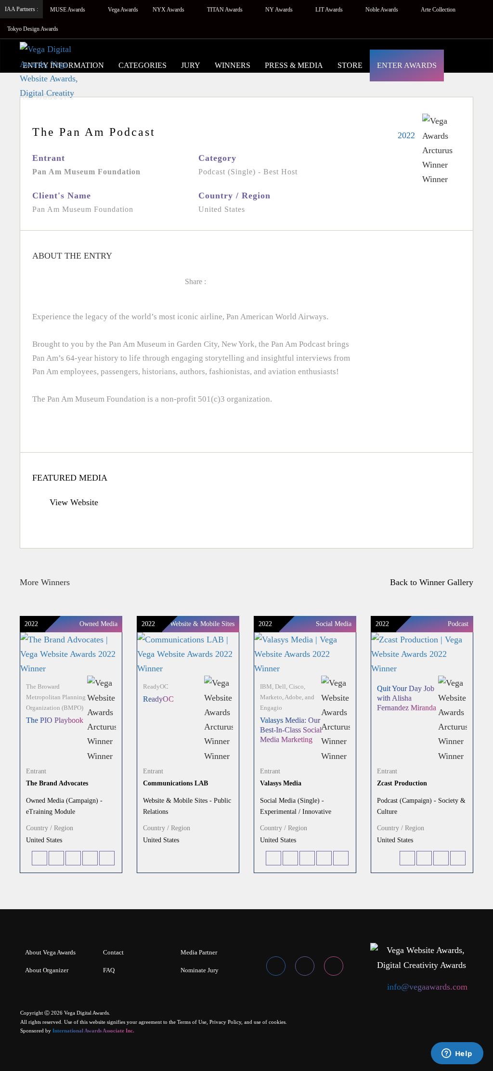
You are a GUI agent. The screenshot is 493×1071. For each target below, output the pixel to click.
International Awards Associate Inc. (93, 1030)
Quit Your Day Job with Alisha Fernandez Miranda (406, 698)
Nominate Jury (200, 970)
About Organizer (46, 970)
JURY (190, 65)
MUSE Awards (68, 9)
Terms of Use (192, 1022)
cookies (277, 1022)
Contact (113, 952)
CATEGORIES (142, 65)
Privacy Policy (225, 1022)
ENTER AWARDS (407, 65)
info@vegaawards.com (427, 987)
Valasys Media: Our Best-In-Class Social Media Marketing (291, 730)
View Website (72, 502)
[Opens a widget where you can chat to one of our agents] (456, 1054)
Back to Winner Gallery (429, 582)
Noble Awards (382, 9)
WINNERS (232, 65)
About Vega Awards (50, 952)
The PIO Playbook (54, 720)
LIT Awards (329, 9)
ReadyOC (158, 699)
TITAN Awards (225, 9)
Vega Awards (123, 9)
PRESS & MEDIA (294, 65)
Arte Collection (439, 9)
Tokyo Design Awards (32, 29)
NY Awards (279, 9)
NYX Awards (169, 9)
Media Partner (199, 952)
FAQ (109, 970)
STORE (350, 65)
